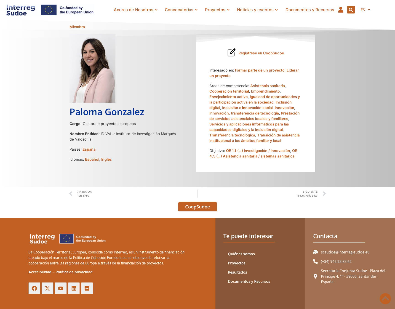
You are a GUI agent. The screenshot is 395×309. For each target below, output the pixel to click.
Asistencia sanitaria (267, 85)
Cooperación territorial (229, 91)
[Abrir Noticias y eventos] (276, 9)
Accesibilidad (40, 272)
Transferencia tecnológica (232, 135)
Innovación (284, 107)
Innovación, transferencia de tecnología (244, 113)
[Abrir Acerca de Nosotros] (156, 9)
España (89, 149)
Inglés (106, 159)
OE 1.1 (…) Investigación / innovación (258, 150)
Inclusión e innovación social (247, 107)
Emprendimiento (265, 91)
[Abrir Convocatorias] (196, 9)
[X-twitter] (47, 288)
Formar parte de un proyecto (260, 70)
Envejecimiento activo (228, 96)
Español (92, 159)
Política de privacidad (74, 272)
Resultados (237, 272)
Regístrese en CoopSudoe (261, 53)
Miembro (77, 26)
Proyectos (237, 263)
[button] (351, 9)
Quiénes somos (241, 253)
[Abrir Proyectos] (228, 9)
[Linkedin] (74, 288)
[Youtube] (61, 288)
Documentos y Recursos (249, 281)
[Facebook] (34, 288)
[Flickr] (87, 288)
